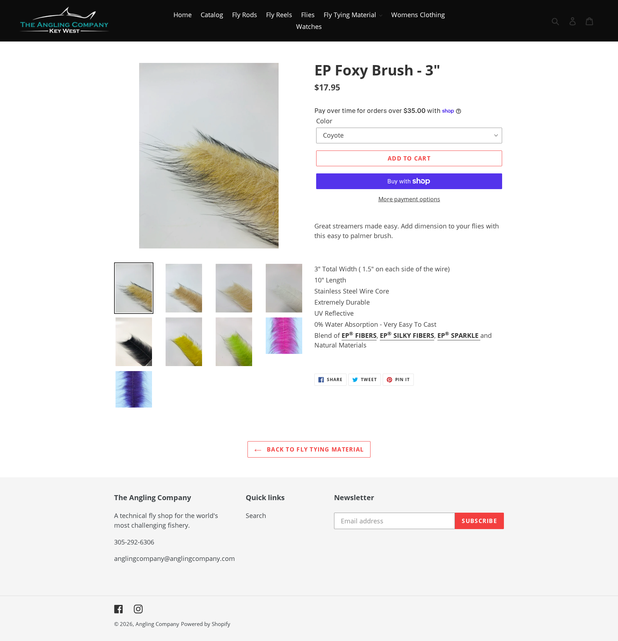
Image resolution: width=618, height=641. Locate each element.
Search (256, 515)
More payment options (409, 199)
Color (324, 121)
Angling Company (157, 623)
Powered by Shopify (205, 623)
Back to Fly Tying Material (314, 449)
